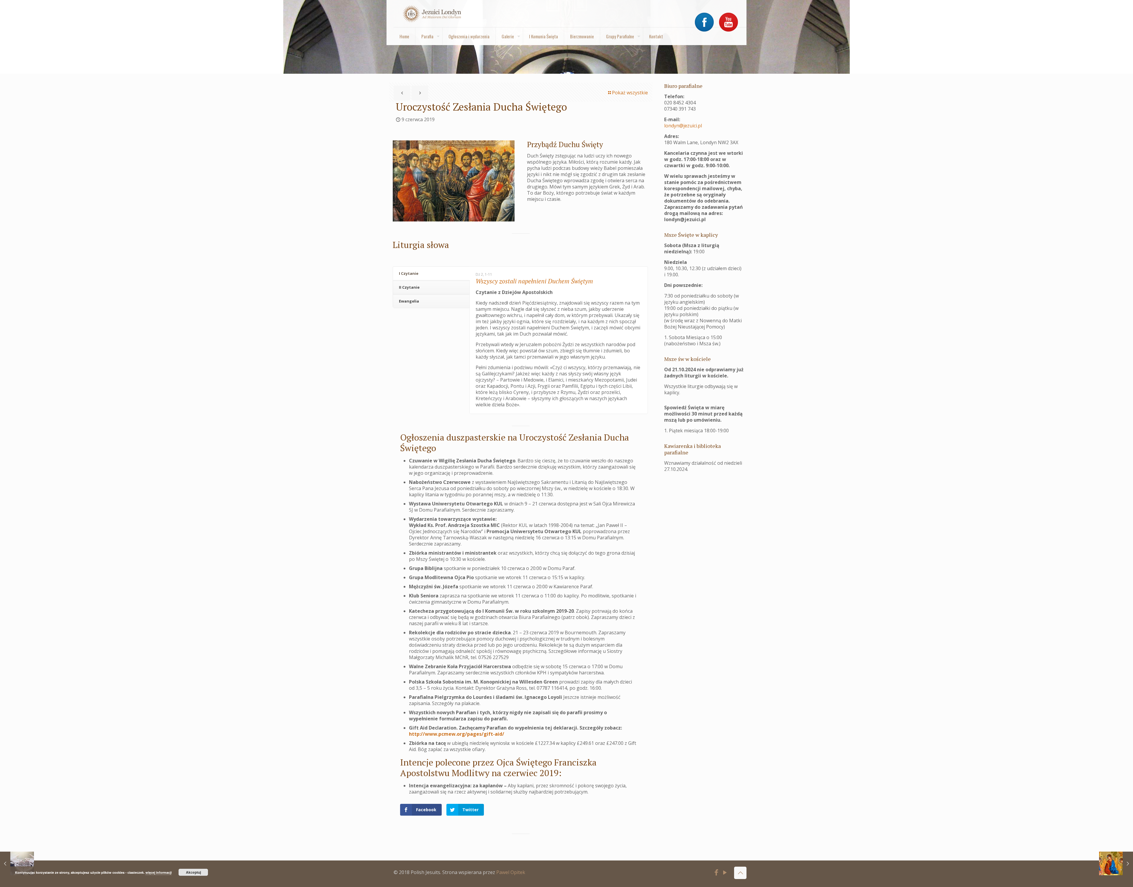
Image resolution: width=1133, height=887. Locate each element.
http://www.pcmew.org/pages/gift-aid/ (456, 734)
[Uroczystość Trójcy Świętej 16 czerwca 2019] (1116, 863)
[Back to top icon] (740, 873)
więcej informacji (158, 872)
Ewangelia (409, 301)
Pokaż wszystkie (630, 92)
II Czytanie (409, 287)
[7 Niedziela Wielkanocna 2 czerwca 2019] (17, 863)
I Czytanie (408, 273)
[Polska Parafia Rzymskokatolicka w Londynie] (431, 13)
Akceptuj (193, 872)
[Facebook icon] (716, 873)
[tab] (431, 273)
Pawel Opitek (510, 872)
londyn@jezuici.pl (683, 125)
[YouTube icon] (725, 873)
